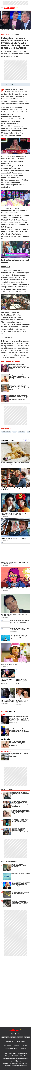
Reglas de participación (11, 1048)
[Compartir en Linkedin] (12, 84)
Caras (13, 1037)
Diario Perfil (5, 1037)
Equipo (25, 1045)
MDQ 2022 (21, 431)
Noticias (20, 1037)
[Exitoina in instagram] (12, 1034)
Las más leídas (7, 790)
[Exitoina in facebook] (15, 1034)
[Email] (14, 84)
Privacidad (17, 1045)
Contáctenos (7, 1045)
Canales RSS (9, 1041)
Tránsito (23, 1048)
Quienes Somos (20, 1041)
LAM (14, 431)
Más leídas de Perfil (9, 862)
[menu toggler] (2, 8)
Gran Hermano (6, 431)
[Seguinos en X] (19, 1034)
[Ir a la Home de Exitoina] (11, 8)
